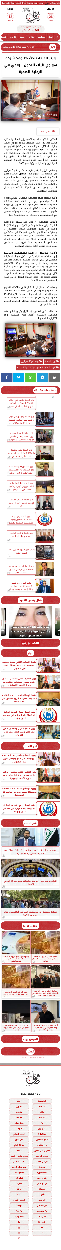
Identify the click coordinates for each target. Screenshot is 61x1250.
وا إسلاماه (42, 1145)
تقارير (31, 37)
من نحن (19, 1211)
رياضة (22, 37)
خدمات (42, 1167)
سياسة (41, 37)
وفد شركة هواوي (30, 361)
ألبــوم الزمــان (19, 1200)
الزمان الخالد (42, 1161)
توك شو (19, 1178)
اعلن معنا (42, 1216)
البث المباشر (19, 1161)
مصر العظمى (42, 1139)
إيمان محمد (45, 131)
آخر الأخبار (30, 746)
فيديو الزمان (42, 1156)
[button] (55, 622)
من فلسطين (41, 1211)
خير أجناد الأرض (19, 1167)
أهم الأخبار (31, 823)
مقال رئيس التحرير (30, 600)
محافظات (42, 1134)
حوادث (19, 1117)
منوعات (19, 1128)
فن (42, 1123)
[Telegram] (42, 377)
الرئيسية (42, 1101)
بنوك (19, 1194)
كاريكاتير (19, 1139)
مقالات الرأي (19, 1145)
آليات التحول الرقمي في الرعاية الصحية (36, 367)
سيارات (42, 1189)
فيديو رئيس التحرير (19, 1156)
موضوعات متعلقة (45, 390)
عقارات (19, 1183)
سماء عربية (42, 1172)
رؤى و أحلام (42, 1178)
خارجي (13, 37)
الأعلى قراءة (30, 925)
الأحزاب (42, 1194)
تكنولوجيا (42, 1128)
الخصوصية (19, 1216)
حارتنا (19, 1189)
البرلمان (41, 1200)
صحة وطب (19, 1123)
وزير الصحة (50, 361)
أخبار (50, 37)
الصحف (19, 1150)
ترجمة (19, 1205)
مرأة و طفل (42, 1183)
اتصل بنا (42, 1222)
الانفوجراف (19, 1172)
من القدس (42, 1205)
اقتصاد (42, 1117)
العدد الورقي (30, 642)
